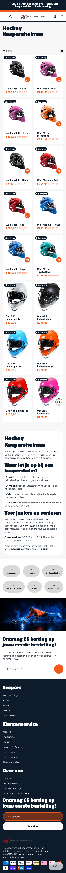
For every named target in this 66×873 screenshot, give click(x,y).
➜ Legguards (11, 571)
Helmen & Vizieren (13, 747)
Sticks (6, 700)
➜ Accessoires (54, 587)
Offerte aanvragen (13, 788)
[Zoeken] (10, 16)
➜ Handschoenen (13, 587)
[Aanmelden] (58, 669)
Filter (9, 50)
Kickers (7, 731)
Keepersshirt (10, 752)
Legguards (9, 736)
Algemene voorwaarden (16, 793)
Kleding (7, 705)
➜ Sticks (34, 587)
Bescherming (10, 695)
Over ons (8, 778)
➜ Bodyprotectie (53, 571)
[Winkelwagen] (62, 16)
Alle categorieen (12, 762)
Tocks (6, 741)
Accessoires (9, 715)
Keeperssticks (10, 757)
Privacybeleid (10, 783)
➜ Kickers (31, 571)
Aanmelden (33, 826)
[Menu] (3, 16)
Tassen (6, 710)
